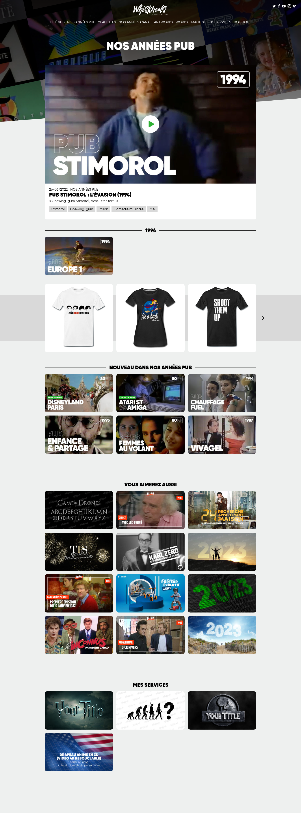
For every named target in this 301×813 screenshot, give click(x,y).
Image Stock (201, 22)
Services (223, 22)
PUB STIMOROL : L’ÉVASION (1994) (90, 195)
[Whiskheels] (150, 14)
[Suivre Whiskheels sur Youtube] (284, 7)
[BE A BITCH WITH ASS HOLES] (150, 351)
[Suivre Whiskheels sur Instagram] (289, 7)
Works (181, 22)
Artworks (163, 22)
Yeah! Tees (107, 22)
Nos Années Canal (135, 22)
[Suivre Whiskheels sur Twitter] (274, 7)
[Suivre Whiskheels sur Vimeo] (294, 7)
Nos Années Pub (81, 22)
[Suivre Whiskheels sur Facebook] (279, 7)
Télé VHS (57, 22)
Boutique (242, 22)
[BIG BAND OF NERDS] (79, 351)
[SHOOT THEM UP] (222, 351)
